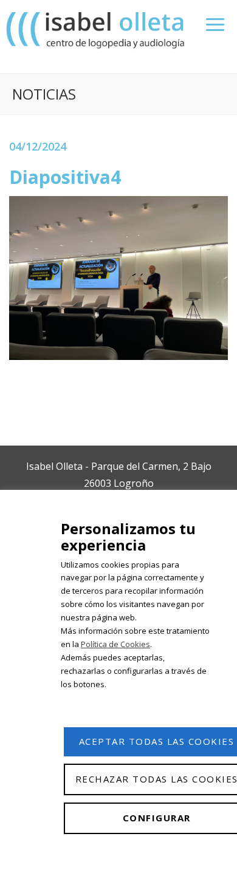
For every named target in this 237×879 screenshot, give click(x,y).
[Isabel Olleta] (96, 29)
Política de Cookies (115, 644)
